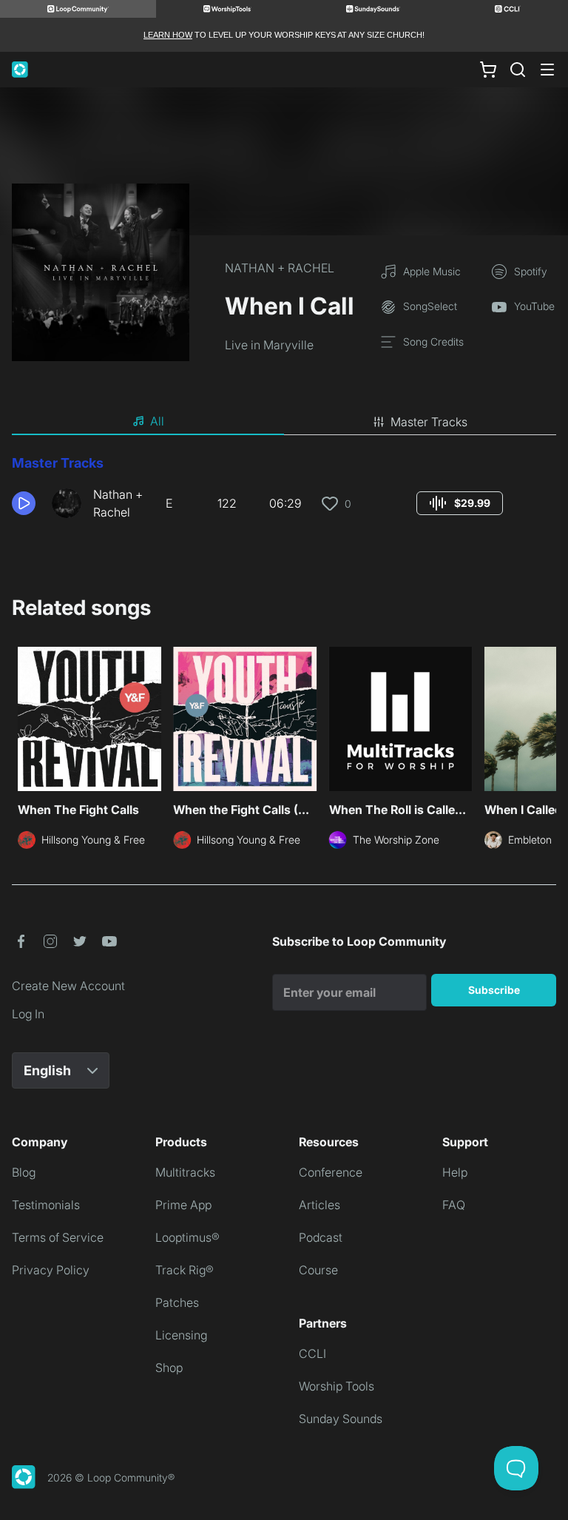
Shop (169, 1367)
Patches (177, 1302)
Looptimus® (187, 1237)
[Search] (518, 69)
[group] (459, 503)
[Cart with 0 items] (488, 69)
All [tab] (157, 421)
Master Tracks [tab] (428, 421)
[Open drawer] (547, 69)
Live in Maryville (269, 344)
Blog (24, 1172)
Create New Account (68, 985)
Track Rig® (184, 1269)
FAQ (453, 1204)
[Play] (24, 503)
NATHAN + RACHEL (279, 267)
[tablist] (284, 421)
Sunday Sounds (340, 1418)
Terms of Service (58, 1237)
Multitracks (185, 1172)
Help (454, 1172)
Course (318, 1269)
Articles (319, 1204)
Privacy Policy (50, 1269)
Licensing (181, 1335)
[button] (26, 503)
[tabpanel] (284, 493)
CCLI (312, 1353)
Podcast (320, 1237)
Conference (330, 1172)
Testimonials (46, 1204)
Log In (28, 1013)
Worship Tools (336, 1386)
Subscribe (494, 989)
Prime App (183, 1204)
